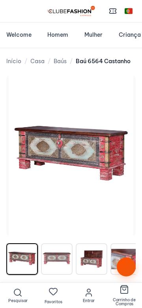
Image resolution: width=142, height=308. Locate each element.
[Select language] (128, 11)
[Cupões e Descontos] (113, 11)
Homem (57, 34)
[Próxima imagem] (121, 156)
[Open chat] (126, 266)
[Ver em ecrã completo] (121, 89)
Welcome (19, 34)
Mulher (93, 34)
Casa (37, 61)
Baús (60, 61)
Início (13, 61)
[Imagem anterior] (20, 156)
